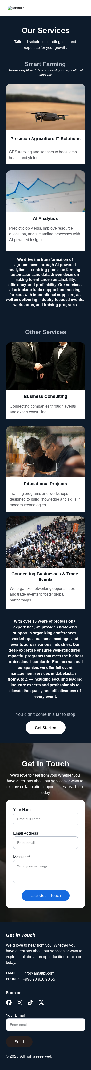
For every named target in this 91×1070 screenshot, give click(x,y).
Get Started (45, 727)
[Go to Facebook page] (9, 1002)
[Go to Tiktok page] (30, 1002)
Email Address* (26, 833)
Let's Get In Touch (45, 895)
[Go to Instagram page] (19, 1002)
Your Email (15, 1015)
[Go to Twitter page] (41, 1002)
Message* (21, 857)
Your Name (23, 810)
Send (19, 1042)
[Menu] (80, 8)
